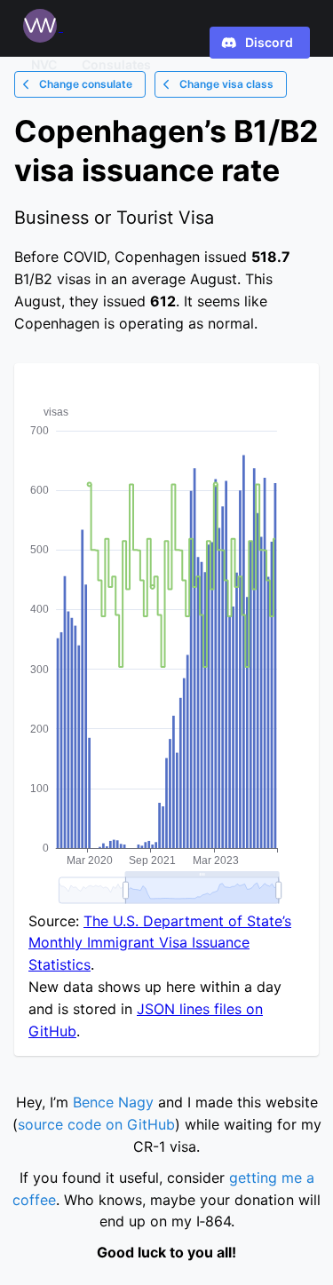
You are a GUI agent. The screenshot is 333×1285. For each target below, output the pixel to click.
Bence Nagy (113, 1102)
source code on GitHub (96, 1124)
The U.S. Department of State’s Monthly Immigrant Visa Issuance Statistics (159, 943)
